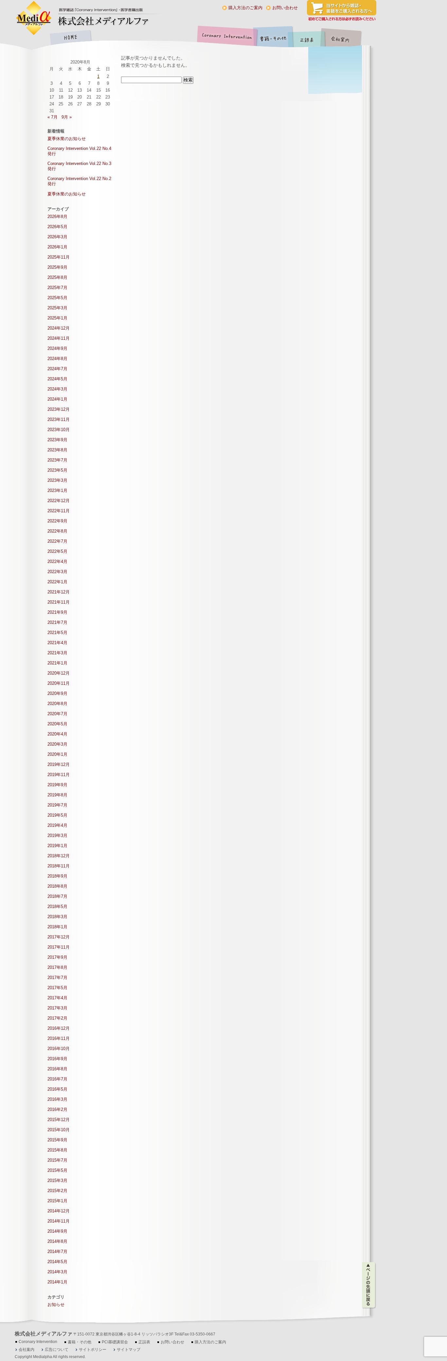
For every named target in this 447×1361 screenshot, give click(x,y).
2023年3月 (57, 480)
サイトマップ (128, 1349)
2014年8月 (57, 1241)
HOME (70, 38)
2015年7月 (57, 1160)
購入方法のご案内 (245, 7)
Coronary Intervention (225, 38)
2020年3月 (57, 744)
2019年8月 (57, 794)
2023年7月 (57, 460)
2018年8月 (57, 886)
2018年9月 (57, 876)
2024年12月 (58, 328)
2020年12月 (58, 673)
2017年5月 (57, 987)
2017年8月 (57, 967)
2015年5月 (57, 1170)
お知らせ (55, 1304)
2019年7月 (57, 805)
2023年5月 (57, 470)
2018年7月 (57, 896)
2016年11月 (58, 1038)
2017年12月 (58, 937)
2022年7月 (57, 541)
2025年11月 (58, 257)
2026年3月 (57, 236)
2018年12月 (58, 855)
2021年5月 (57, 632)
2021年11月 (58, 602)
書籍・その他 (273, 38)
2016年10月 (58, 1048)
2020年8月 (57, 703)
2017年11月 (58, 947)
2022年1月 (57, 581)
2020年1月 (57, 754)
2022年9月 (57, 520)
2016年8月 (57, 1068)
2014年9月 (57, 1231)
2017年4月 (57, 997)
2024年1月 (57, 399)
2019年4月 (57, 825)
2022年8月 (57, 531)
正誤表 (307, 38)
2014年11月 (58, 1221)
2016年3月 (57, 1099)
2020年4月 (57, 734)
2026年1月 (57, 247)
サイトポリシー (92, 1349)
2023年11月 (58, 419)
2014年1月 (57, 1281)
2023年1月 (57, 490)
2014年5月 (57, 1261)
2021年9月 (57, 612)
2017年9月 (57, 957)
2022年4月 (57, 561)
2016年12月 (58, 1028)
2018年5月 (57, 906)
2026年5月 (57, 226)
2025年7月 (57, 287)
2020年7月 (57, 713)
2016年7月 (57, 1079)
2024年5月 (57, 378)
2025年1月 (57, 318)
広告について (56, 1349)
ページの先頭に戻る (369, 1285)
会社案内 (345, 38)
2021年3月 (57, 652)
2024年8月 (57, 358)
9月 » (67, 117)
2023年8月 (57, 449)
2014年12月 (58, 1210)
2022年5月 (57, 551)
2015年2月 (57, 1190)
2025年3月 (57, 307)
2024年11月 (58, 338)
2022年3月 (57, 571)
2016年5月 (57, 1089)
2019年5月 (57, 815)
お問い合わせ (285, 7)
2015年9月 (57, 1139)
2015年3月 (57, 1180)
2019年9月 (57, 784)
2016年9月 (57, 1058)
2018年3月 (57, 916)
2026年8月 (57, 216)
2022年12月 (58, 500)
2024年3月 (57, 389)
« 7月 (52, 117)
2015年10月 (58, 1129)
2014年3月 (57, 1271)
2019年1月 (57, 845)
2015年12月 (58, 1119)
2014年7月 (57, 1251)
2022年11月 (58, 510)
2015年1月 (57, 1200)
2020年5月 (57, 723)
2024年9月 (57, 348)
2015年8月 (57, 1150)
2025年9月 (57, 267)
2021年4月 (57, 642)
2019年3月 (57, 835)
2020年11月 (58, 683)
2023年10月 (58, 429)
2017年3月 (57, 1008)
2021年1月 (57, 663)
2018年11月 (58, 865)
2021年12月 (58, 592)
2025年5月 (57, 297)
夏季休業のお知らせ (66, 138)
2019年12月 (58, 764)
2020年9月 (57, 693)
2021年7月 (57, 622)
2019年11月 (58, 774)
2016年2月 (57, 1109)
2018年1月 (57, 926)
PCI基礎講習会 (115, 1342)
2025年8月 (57, 277)
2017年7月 (57, 977)
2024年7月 (57, 368)
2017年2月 (57, 1018)
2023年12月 (58, 409)
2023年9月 (57, 439)
